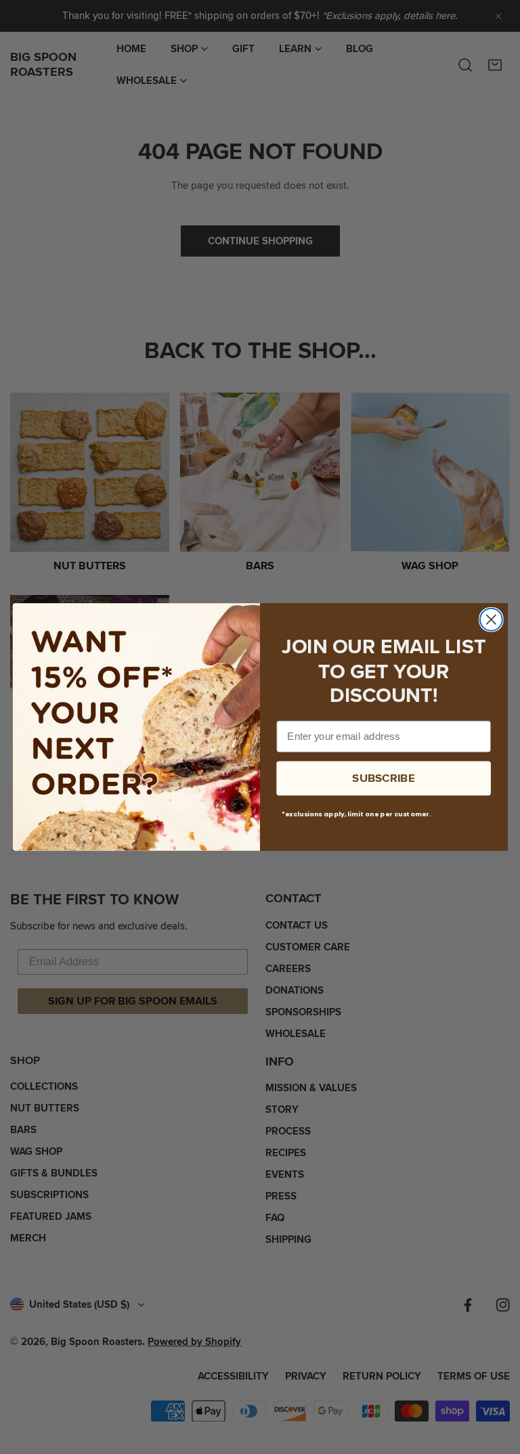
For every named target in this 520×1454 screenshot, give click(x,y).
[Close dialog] (491, 620)
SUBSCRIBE (383, 778)
